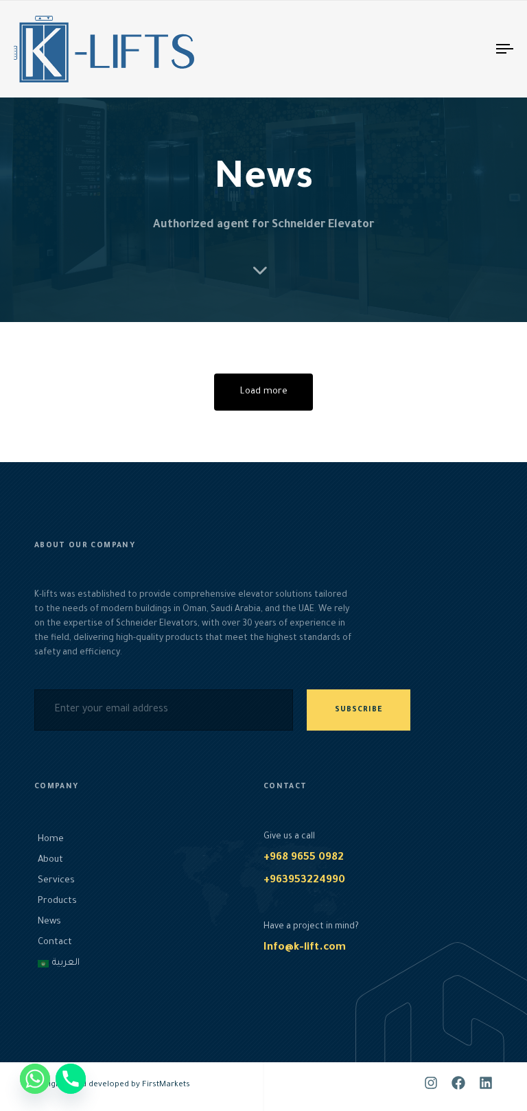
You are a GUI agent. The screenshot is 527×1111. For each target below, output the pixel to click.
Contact (55, 942)
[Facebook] (458, 1083)
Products (57, 901)
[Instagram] (431, 1083)
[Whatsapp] (35, 1079)
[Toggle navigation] (430, 49)
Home (51, 839)
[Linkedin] (486, 1083)
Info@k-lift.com (305, 948)
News (49, 922)
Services (56, 880)
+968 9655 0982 (304, 858)
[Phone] (71, 1079)
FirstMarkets (166, 1085)
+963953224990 (304, 880)
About (50, 860)
